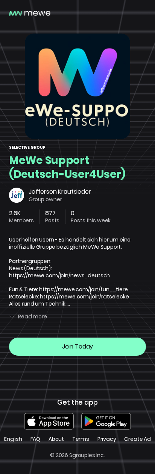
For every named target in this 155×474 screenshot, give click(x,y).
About (56, 439)
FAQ (35, 439)
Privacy (106, 439)
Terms (80, 439)
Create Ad (137, 439)
